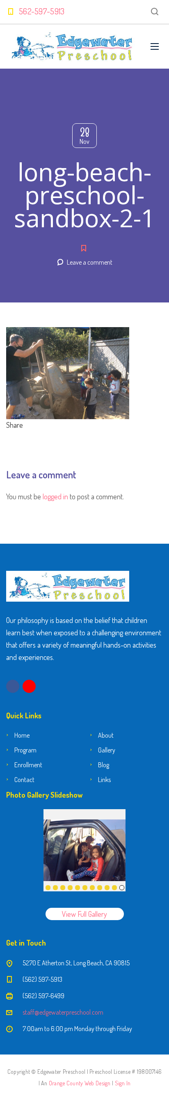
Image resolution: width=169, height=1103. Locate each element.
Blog (103, 765)
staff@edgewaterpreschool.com (63, 1012)
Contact (24, 779)
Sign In (123, 1083)
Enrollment (28, 765)
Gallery (106, 750)
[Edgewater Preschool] (72, 46)
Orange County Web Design (80, 1083)
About (106, 735)
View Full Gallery (84, 913)
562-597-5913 (42, 11)
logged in (55, 496)
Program (25, 750)
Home (22, 735)
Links (104, 779)
